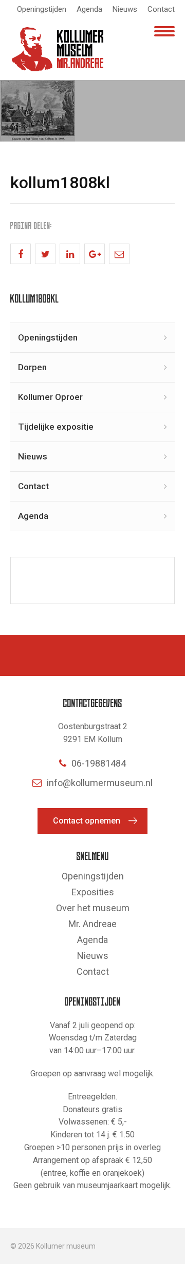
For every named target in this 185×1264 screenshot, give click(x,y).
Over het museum (93, 907)
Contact (161, 9)
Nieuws (125, 9)
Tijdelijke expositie (56, 427)
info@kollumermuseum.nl (100, 782)
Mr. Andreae (92, 923)
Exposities (92, 892)
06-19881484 (98, 763)
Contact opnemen (86, 821)
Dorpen (32, 367)
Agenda (89, 9)
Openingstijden (41, 9)
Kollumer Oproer (50, 397)
